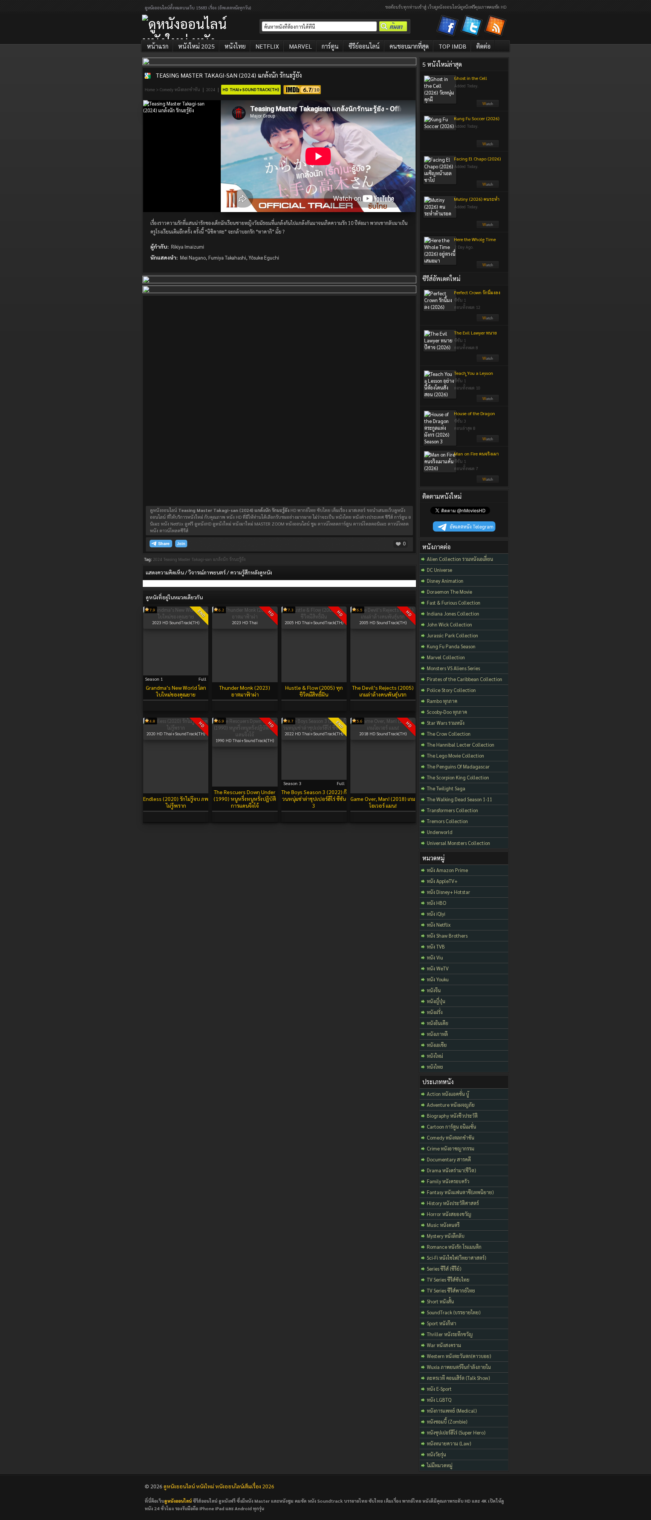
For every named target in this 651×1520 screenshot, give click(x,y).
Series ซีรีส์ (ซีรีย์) (444, 1268)
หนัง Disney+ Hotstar (448, 892)
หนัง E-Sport (439, 1389)
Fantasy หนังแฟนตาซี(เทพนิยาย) (460, 1192)
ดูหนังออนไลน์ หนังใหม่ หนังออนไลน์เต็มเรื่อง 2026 (219, 1486)
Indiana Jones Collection (453, 613)
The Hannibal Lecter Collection (460, 744)
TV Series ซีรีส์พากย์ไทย (451, 1290)
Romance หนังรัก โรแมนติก (454, 1246)
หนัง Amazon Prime (447, 870)
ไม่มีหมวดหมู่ (439, 1465)
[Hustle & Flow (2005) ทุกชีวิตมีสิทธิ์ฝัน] (314, 616)
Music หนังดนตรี (443, 1225)
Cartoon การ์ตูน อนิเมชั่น (451, 1126)
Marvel (300, 46)
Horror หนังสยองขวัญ (449, 1214)
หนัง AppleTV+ (442, 881)
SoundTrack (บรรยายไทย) (454, 1312)
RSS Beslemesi (496, 27)
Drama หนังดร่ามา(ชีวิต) (451, 1170)
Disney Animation (445, 580)
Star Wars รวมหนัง (446, 723)
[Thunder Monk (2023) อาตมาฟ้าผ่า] (244, 616)
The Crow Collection (449, 733)
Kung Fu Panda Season (451, 646)
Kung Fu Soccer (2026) (476, 118)
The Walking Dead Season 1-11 (459, 799)
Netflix (267, 46)
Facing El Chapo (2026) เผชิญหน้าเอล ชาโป (477, 162)
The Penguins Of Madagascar (458, 766)
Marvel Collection (446, 657)
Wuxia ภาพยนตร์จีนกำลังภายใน (459, 1367)
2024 (210, 89)
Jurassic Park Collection (452, 635)
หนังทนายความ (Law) (449, 1443)
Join (181, 543)
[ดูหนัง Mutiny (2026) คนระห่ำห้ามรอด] (487, 226)
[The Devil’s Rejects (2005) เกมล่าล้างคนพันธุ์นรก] (383, 616)
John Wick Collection (449, 624)
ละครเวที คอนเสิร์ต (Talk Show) (458, 1378)
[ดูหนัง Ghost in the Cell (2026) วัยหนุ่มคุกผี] (487, 105)
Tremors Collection (447, 821)
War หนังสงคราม (444, 1345)
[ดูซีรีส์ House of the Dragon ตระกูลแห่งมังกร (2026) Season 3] (487, 441)
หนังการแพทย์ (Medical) (452, 1410)
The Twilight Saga (446, 788)
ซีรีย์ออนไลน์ (364, 46)
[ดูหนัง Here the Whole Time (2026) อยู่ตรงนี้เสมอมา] (487, 267)
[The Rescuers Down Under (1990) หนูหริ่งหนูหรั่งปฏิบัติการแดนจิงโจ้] (244, 734)
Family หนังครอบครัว (448, 1181)
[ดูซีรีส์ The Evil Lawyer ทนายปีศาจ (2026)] (487, 360)
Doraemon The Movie (449, 591)
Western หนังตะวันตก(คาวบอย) (459, 1356)
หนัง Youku (438, 979)
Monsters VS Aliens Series (453, 668)
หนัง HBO (436, 903)
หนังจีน (434, 990)
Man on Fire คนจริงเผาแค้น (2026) (476, 457)
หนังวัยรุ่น (436, 1454)
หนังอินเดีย (437, 1023)
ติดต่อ (483, 46)
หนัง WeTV (438, 968)
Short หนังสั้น (440, 1301)
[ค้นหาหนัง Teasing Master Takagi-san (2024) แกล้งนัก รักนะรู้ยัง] (148, 76)
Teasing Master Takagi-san (187, 559)
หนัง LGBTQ (439, 1399)
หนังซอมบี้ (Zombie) (447, 1421)
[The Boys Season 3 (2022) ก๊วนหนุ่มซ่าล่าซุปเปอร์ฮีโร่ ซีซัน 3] (314, 727)
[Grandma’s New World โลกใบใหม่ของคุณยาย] (175, 616)
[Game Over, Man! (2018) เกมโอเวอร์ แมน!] (383, 727)
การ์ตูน (330, 46)
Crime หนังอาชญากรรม (450, 1148)
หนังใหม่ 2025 (196, 46)
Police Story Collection (451, 690)
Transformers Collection (452, 810)
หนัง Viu (435, 957)
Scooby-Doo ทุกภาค (447, 712)
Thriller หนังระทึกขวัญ (450, 1334)
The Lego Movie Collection (455, 755)
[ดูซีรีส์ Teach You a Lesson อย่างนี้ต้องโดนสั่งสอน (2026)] (487, 400)
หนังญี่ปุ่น (436, 1001)
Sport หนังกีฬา (441, 1323)
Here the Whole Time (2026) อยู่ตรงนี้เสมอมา (476, 242)
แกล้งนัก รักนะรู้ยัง (229, 559)
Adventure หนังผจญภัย (451, 1104)
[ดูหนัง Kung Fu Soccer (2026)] (487, 146)
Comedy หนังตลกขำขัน (180, 89)
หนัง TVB (436, 946)
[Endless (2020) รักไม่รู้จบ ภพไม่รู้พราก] (175, 727)
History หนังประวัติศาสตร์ (453, 1203)
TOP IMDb (452, 46)
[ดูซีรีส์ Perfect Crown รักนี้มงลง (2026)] (487, 320)
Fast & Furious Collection (453, 602)
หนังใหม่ (435, 1056)
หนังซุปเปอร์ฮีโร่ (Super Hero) (456, 1432)
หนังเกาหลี (437, 1034)
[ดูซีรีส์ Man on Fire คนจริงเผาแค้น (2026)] (487, 481)
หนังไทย (235, 46)
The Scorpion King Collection (458, 777)
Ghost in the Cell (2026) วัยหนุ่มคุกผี (472, 81)
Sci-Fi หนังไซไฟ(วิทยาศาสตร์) (456, 1257)
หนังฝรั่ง (435, 1012)
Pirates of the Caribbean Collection (464, 679)
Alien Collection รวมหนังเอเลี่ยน (460, 559)
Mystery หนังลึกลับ (446, 1236)
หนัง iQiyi (436, 913)
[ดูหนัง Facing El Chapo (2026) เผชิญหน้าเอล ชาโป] (487, 186)
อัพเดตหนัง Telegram (472, 526)
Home (150, 89)
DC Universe (439, 570)
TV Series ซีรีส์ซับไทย (448, 1279)
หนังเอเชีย (437, 1045)
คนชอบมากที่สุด (409, 46)
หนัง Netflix (439, 924)
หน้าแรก (157, 46)
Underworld (439, 832)
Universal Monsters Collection (458, 843)
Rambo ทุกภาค (442, 701)
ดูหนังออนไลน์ (178, 1501)
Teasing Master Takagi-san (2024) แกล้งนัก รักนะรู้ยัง (229, 75)
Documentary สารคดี (449, 1159)
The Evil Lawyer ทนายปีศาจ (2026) (475, 336)
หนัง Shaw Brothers (447, 935)
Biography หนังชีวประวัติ (452, 1115)
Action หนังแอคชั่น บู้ (448, 1094)
